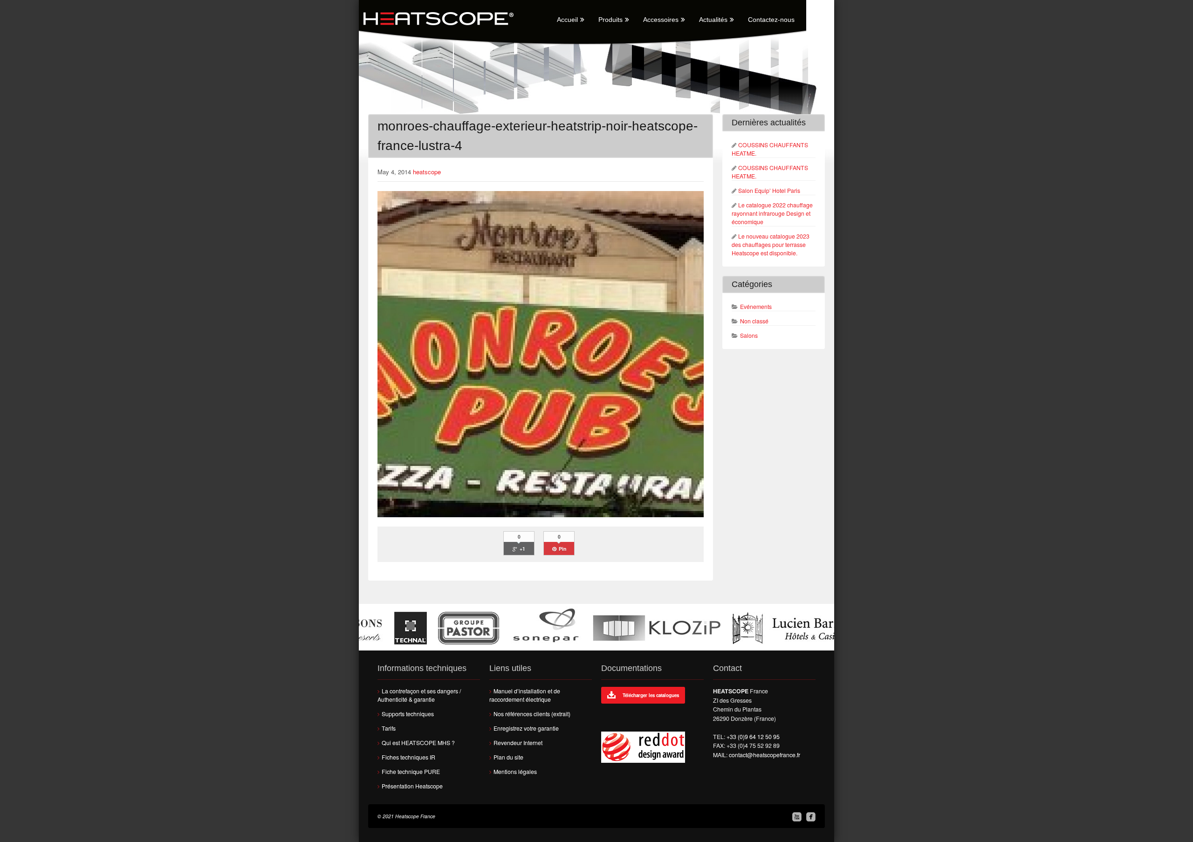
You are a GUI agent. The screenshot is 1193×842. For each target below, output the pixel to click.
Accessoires (661, 19)
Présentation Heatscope (412, 786)
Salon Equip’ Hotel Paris (769, 190)
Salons (749, 335)
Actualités (713, 19)
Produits (610, 19)
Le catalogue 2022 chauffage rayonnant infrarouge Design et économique (772, 213)
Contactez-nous (771, 19)
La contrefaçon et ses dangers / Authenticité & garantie (419, 695)
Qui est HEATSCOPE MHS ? (418, 743)
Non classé (754, 321)
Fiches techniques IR (408, 757)
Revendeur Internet (518, 743)
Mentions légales (515, 771)
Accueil (567, 19)
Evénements (756, 306)
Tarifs (389, 728)
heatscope (427, 171)
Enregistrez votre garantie (526, 728)
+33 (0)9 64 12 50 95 (753, 736)
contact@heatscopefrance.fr (764, 755)
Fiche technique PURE (411, 771)
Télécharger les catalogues (651, 695)
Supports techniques (408, 714)
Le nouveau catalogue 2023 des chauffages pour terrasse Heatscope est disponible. (770, 244)
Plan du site (508, 757)
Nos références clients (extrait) (532, 714)
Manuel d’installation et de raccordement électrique (524, 695)
